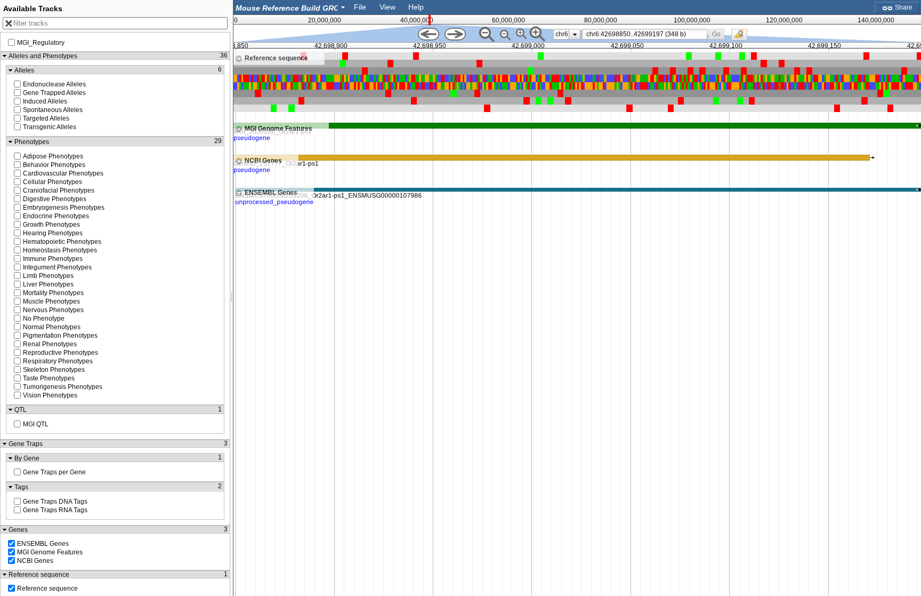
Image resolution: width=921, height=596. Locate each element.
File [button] (360, 7)
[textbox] (288, 8)
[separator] (231, 298)
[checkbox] (742, 37)
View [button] (387, 7)
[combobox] (291, 7)
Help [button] (416, 7)
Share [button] (902, 7)
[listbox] (566, 34)
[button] (716, 34)
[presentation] (575, 34)
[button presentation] (343, 7)
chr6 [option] (561, 34)
